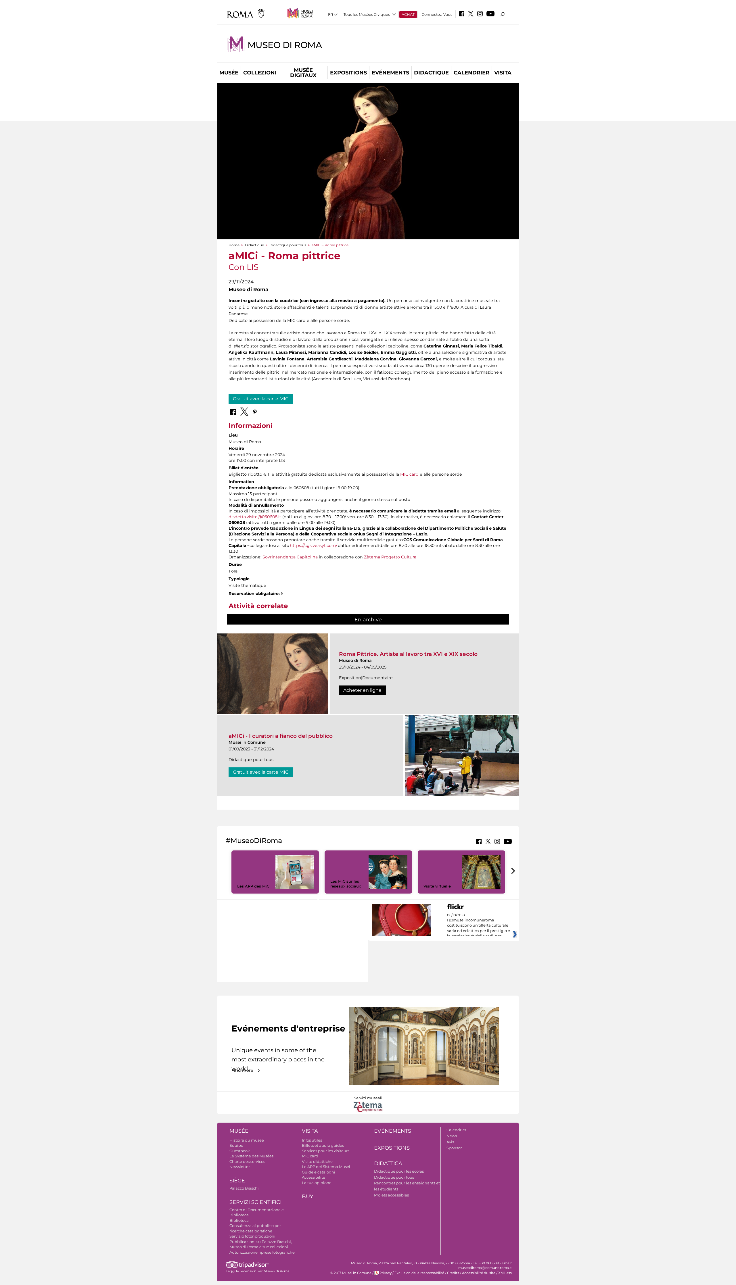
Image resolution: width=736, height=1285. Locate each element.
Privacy (385, 1273)
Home (234, 245)
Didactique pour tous (287, 245)
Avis (450, 1142)
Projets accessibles (391, 1195)
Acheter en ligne (362, 690)
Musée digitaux (303, 72)
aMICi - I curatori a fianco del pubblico (281, 736)
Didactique (431, 73)
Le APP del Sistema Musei (326, 1166)
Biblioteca (239, 1220)
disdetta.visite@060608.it (255, 516)
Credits (453, 1273)
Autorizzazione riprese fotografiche (262, 1252)
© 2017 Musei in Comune (350, 1273)
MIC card (409, 474)
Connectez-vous (437, 14)
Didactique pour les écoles (399, 1171)
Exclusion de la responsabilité (419, 1273)
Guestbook (239, 1150)
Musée (228, 73)
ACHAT (408, 14)
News (451, 1136)
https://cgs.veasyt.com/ (313, 545)
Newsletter (239, 1166)
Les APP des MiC (253, 886)
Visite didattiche (317, 1161)
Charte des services (247, 1161)
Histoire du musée (246, 1140)
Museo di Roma (285, 45)
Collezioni (260, 73)
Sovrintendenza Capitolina (290, 557)
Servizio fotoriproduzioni (252, 1236)
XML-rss (505, 1273)
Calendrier (471, 73)
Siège (237, 1180)
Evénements (390, 73)
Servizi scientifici (255, 1202)
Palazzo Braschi (244, 1188)
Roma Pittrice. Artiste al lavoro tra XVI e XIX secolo (408, 654)
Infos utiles (312, 1140)
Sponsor (454, 1148)
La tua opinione (316, 1182)
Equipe (236, 1145)
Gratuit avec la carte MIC (261, 399)
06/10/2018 (478, 925)
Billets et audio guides (323, 1145)
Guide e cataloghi (318, 1172)
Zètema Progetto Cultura (390, 557)
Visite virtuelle (437, 886)
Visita (502, 73)
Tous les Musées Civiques (367, 14)
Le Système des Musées (251, 1156)
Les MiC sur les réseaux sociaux (345, 883)
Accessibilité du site (478, 1273)
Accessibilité (313, 1177)
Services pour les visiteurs (325, 1150)
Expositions (348, 73)
